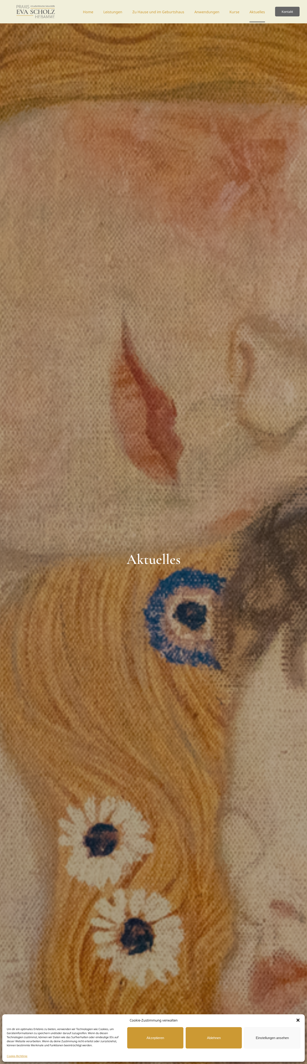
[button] (298, 1020)
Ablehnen (214, 1038)
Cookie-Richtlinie (17, 1056)
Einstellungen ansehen (272, 1038)
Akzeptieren (155, 1038)
